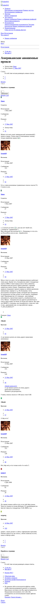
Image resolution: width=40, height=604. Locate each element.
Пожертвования (10, 28)
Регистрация (5, 47)
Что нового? (9, 17)
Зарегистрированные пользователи (16, 24)
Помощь (7, 581)
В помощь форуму (20, 30)
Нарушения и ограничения (14, 10)
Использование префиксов (13, 12)
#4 (5, 277)
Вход (2, 43)
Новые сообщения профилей (26, 19)
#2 (5, 182)
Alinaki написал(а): (11, 386)
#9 (5, 501)
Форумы (7, 14)
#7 (5, 415)
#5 (5, 334)
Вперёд (3, 82)
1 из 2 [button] (3, 83)
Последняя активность (12, 21)
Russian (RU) (9, 573)
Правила (7, 8)
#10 (6, 528)
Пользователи (9, 23)
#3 (5, 224)
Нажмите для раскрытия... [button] (13, 391)
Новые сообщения (11, 15)
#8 (5, 462)
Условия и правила (11, 578)
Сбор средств (9, 30)
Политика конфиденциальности (15, 579)
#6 (5, 382)
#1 (5, 131)
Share (15, 66)
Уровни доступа (28, 10)
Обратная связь (10, 576)
